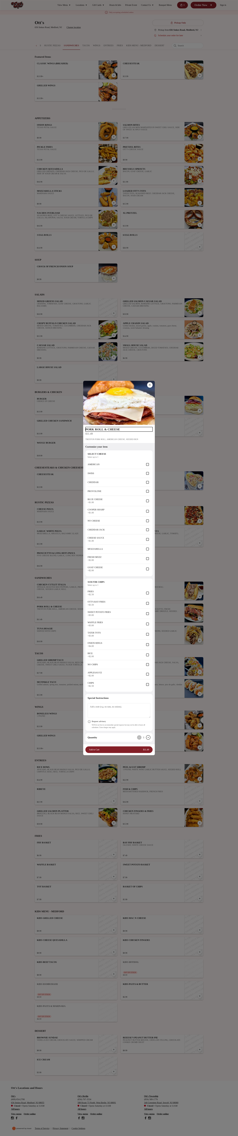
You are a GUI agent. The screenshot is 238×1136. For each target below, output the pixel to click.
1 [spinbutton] (143, 737)
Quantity (92, 737)
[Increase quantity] (148, 737)
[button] (119, 403)
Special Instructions (98, 698)
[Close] (150, 385)
